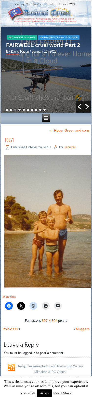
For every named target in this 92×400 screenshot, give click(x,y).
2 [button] (11, 109)
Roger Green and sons (70, 130)
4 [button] (19, 109)
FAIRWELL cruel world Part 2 (43, 45)
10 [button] (44, 109)
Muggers (83, 329)
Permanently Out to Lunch (59, 37)
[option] (46, 70)
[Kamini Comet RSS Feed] (11, 367)
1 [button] (7, 109)
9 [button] (40, 109)
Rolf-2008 (10, 329)
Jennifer (69, 147)
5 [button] (23, 109)
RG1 (9, 140)
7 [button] (32, 109)
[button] (79, 107)
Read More (62, 393)
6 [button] (27, 109)
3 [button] (15, 109)
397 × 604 (49, 321)
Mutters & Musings (22, 37)
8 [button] (36, 109)
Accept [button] (44, 393)
